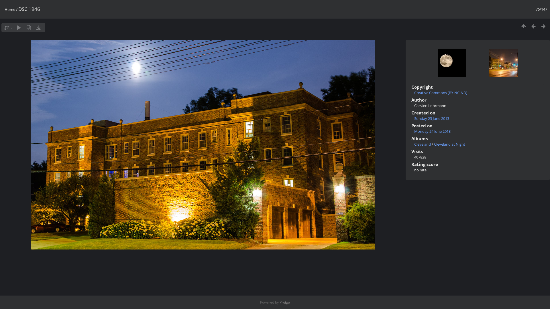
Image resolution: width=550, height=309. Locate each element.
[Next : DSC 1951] (544, 26)
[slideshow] (19, 27)
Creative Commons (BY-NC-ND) (440, 92)
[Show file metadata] (29, 27)
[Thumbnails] (523, 26)
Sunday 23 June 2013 (431, 118)
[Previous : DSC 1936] (534, 26)
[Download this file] (39, 27)
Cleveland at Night (449, 144)
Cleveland (422, 144)
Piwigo (285, 302)
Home (10, 9)
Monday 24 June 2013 (432, 131)
